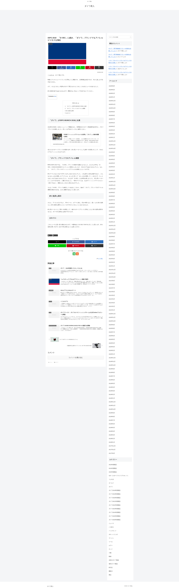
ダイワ (50, 235)
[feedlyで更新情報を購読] (74, 253)
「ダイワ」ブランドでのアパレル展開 (75, 108)
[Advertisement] (89, 21)
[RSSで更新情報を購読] (77, 253)
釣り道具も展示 (70, 110)
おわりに (68, 113)
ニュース (55, 235)
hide (55, 96)
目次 (73, 103)
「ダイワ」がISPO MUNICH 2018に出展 (76, 106)
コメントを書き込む (76, 357)
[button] (99, 67)
